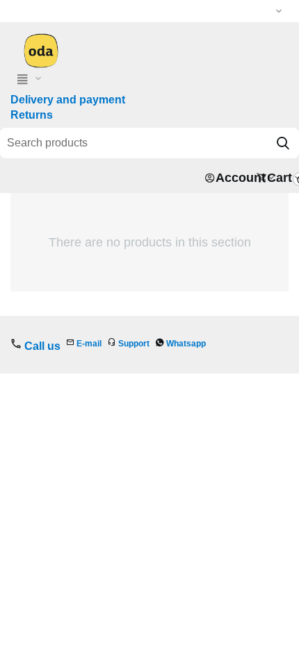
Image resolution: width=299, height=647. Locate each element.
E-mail (89, 343)
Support (134, 343)
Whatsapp (186, 343)
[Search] (283, 143)
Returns (31, 115)
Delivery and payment (67, 100)
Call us (42, 346)
